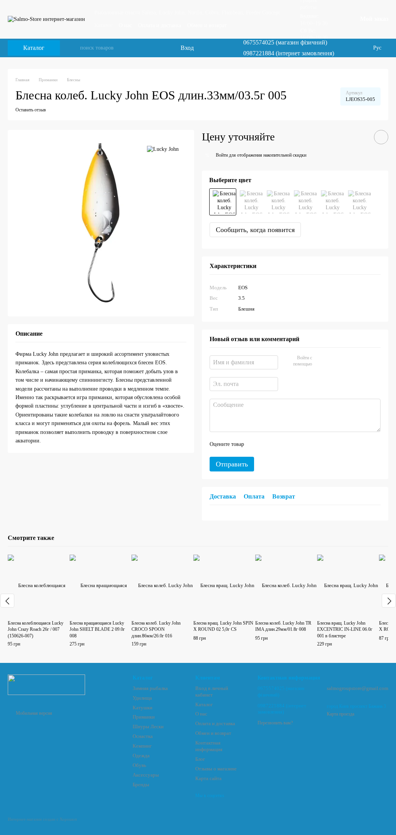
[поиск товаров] (74, 48)
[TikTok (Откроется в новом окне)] (353, 48)
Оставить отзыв (30, 110)
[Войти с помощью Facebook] (320, 361)
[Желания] (221, 48)
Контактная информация (208, 746)
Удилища (142, 698)
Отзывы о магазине (216, 769)
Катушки (142, 707)
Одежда (141, 755)
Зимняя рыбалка (150, 688)
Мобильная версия (33, 713)
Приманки (144, 717)
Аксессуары (146, 775)
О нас (125, 25)
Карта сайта (208, 778)
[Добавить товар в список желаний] (381, 137)
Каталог (103, 25)
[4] (276, 201)
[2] (249, 201)
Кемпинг (142, 746)
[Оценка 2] (269, 444)
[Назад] (7, 601)
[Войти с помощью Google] (333, 361)
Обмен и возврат (207, 25)
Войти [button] (222, 155)
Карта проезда (340, 714)
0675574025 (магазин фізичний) (285, 42)
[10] (303, 201)
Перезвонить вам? (275, 723)
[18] (358, 201)
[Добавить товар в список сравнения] (359, 137)
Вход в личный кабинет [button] (211, 691)
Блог (200, 759)
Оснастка (143, 736)
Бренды (141, 784)
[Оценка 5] (306, 444)
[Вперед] (389, 601)
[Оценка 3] (281, 444)
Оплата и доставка (159, 25)
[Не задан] (222, 201)
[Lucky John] (163, 149)
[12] (331, 201)
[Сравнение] (205, 48)
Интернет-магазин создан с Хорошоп (42, 819)
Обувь (139, 765)
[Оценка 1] (257, 444)
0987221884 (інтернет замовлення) (288, 53)
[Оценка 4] (294, 444)
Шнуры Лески (148, 726)
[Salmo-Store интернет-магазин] (46, 684)
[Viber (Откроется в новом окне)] (362, 48)
